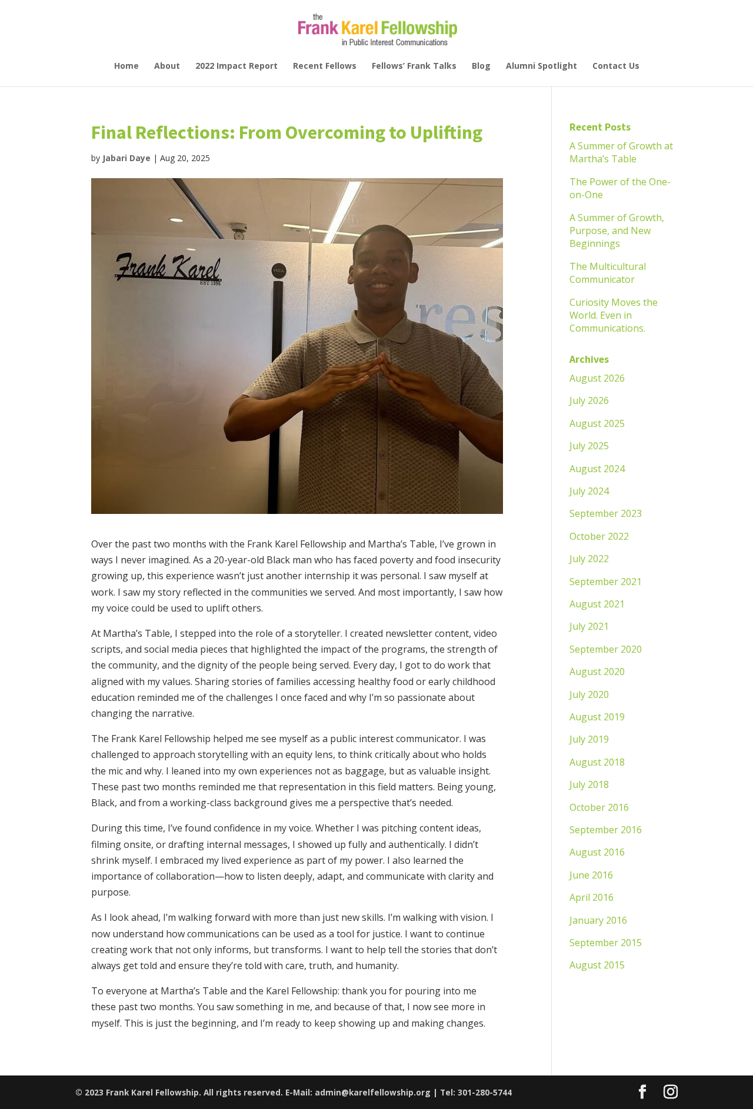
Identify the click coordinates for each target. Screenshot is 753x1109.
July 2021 (589, 626)
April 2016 (591, 897)
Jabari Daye (126, 157)
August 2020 (597, 671)
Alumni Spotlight (541, 66)
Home (126, 66)
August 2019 (597, 716)
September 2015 (605, 942)
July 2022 (589, 558)
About (167, 66)
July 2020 (589, 694)
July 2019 (589, 739)
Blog (481, 66)
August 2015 (597, 964)
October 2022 (599, 536)
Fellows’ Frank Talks (414, 66)
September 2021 (605, 581)
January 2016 (598, 920)
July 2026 (589, 400)
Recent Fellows (324, 66)
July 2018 (589, 784)
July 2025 (589, 445)
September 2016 (605, 829)
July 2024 (589, 491)
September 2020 (605, 649)
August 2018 (597, 762)
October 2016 (599, 807)
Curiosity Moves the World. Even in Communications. (613, 315)
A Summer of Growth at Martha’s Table (621, 152)
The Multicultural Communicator (607, 273)
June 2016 (591, 875)
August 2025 (597, 423)
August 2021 (597, 603)
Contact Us (615, 66)
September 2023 (605, 513)
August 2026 (597, 378)
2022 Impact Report (236, 66)
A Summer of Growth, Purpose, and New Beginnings (616, 230)
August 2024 (597, 468)
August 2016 (597, 852)
